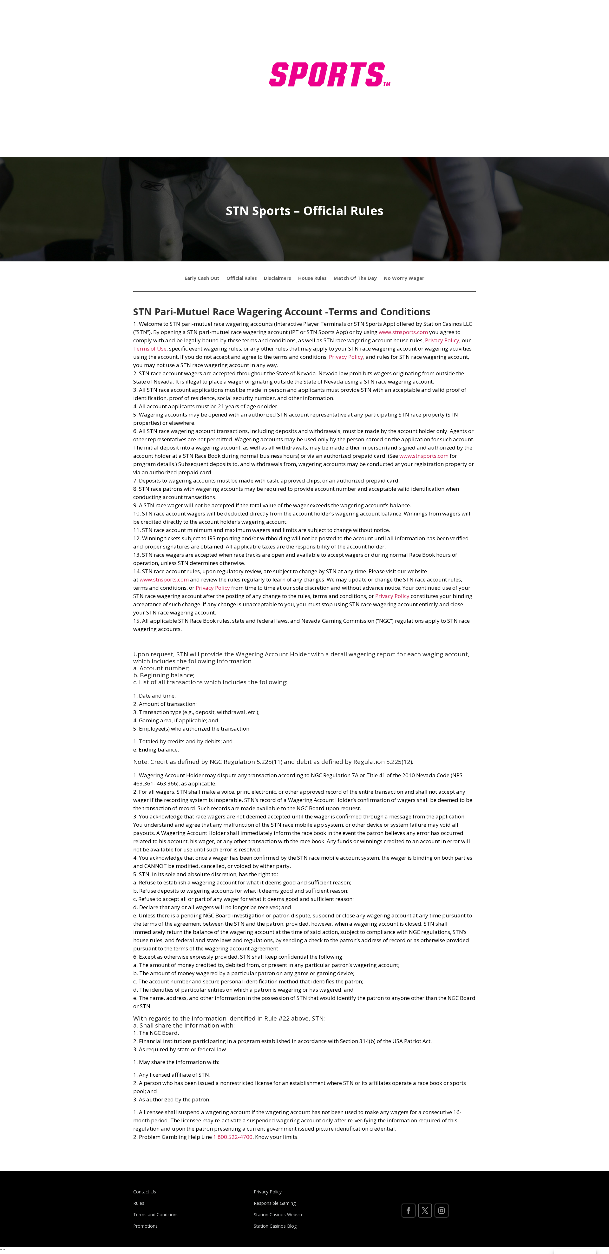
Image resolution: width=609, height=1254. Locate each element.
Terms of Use (150, 348)
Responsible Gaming (275, 1203)
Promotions (145, 1226)
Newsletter (445, 86)
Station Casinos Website (279, 1214)
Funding (421, 62)
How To (421, 38)
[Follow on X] (425, 1211)
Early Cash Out (202, 278)
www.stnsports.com (403, 332)
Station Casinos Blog (275, 1226)
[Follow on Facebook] (409, 1211)
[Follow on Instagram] (442, 1211)
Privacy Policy (442, 340)
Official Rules (241, 278)
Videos (420, 86)
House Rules (312, 278)
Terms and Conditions (156, 1214)
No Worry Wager (404, 278)
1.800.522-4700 (232, 1136)
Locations (453, 38)
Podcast (421, 110)
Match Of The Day (355, 278)
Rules (448, 62)
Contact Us (144, 1192)
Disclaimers (277, 278)
